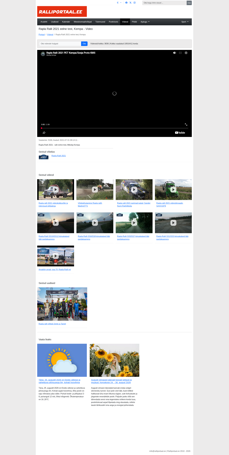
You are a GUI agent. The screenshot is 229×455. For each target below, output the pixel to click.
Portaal (42, 35)
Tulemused (100, 22)
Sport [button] (184, 22)
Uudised (54, 22)
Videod (125, 22)
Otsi (189, 3)
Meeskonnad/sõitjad (83, 22)
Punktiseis (113, 22)
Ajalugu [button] (144, 22)
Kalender (66, 22)
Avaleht (44, 22)
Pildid (134, 22)
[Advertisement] (141, 11)
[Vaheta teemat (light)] (119, 3)
